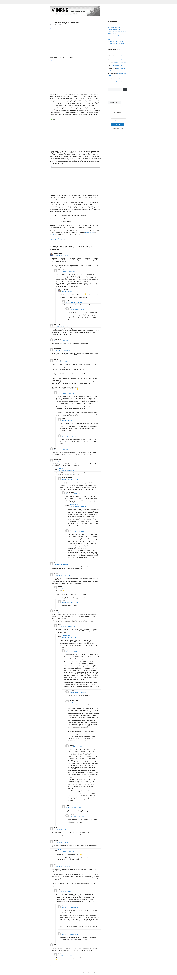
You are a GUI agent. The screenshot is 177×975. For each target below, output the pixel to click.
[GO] (125, 89)
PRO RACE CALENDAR (55, 2)
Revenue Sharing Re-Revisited (115, 35)
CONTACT (104, 2)
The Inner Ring (62, 468)
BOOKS (76, 2)
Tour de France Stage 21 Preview (116, 41)
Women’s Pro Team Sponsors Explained (117, 31)
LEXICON (96, 2)
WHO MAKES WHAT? (86, 2)
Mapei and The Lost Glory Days (58, 239)
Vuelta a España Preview (114, 29)
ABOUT (111, 2)
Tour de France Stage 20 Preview (116, 43)
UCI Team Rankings (112, 33)
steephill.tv (53, 234)
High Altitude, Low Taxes (114, 27)
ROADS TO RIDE (68, 2)
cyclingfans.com (89, 232)
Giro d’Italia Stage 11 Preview (58, 238)
